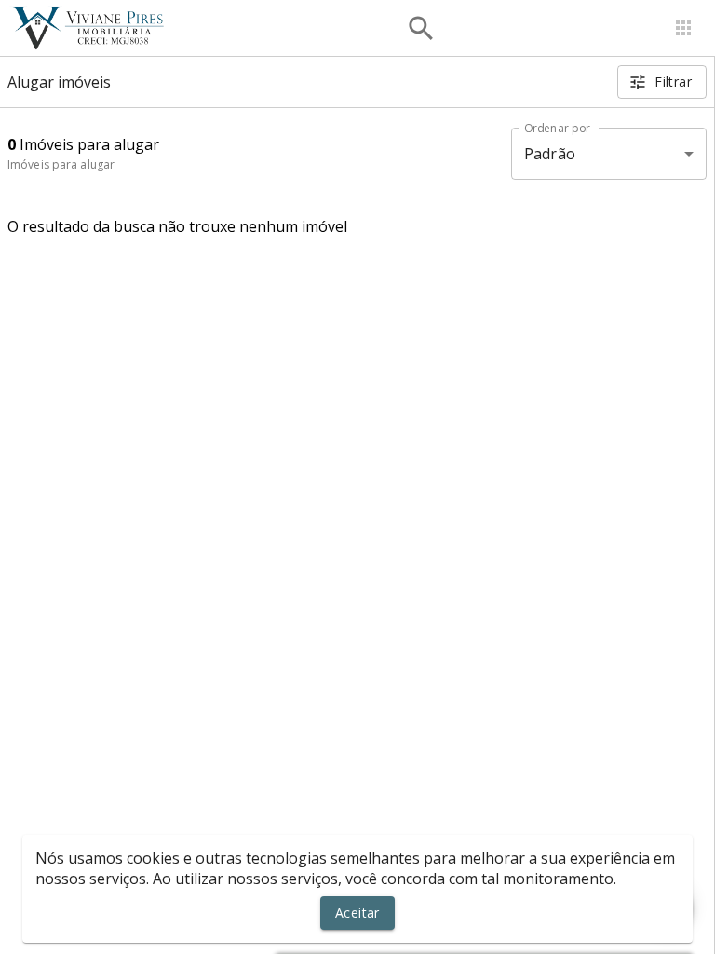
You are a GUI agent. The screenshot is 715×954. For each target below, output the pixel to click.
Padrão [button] (549, 153)
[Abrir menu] (683, 28)
